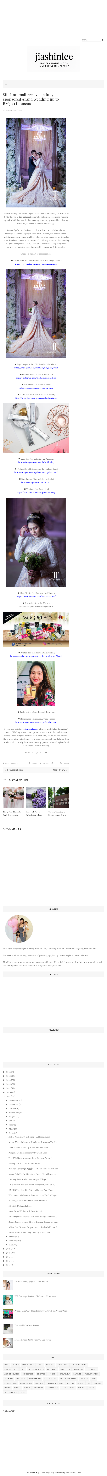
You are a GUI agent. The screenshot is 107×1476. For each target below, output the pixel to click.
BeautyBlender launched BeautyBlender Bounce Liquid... (33, 1222)
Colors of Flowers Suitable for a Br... (34, 813)
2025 (8, 1072)
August (12, 1116)
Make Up (52, 1374)
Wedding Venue (10, 1392)
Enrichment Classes (55, 1383)
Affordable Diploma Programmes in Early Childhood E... (33, 1227)
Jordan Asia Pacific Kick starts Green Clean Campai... (32, 1174)
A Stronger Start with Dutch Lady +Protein (27, 1200)
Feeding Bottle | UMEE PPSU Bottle (24, 1163)
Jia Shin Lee (9, 110)
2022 (8, 1084)
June (11, 1124)
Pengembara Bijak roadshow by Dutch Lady (27, 1152)
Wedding (14, 763)
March (12, 1236)
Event (40, 1365)
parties (80, 1383)
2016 (8, 1257)
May (11, 1128)
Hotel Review (64, 1374)
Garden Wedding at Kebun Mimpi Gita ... (57, 813)
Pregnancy (51, 1369)
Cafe (23, 1369)
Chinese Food (27, 1374)
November (13, 1104)
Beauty (16, 1365)
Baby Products (10, 1369)
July (10, 1120)
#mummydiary (28, 1365)
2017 (8, 1252)
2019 (8, 1096)
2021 (8, 1088)
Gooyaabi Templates (73, 1472)
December (13, 1100)
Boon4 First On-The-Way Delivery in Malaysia (29, 1232)
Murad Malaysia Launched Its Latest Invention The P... (32, 1142)
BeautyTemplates (46, 1472)
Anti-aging (78, 1369)
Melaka (27, 1388)
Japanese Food (35, 1378)
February (13, 1240)
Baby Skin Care (50, 1378)
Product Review (91, 1374)
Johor (91, 1388)
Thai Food (8, 1378)
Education (20, 1378)
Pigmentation (26, 1383)
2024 (8, 1076)
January (12, 1244)
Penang (7, 1388)
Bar (88, 1383)
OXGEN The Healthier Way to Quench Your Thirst (31, 1190)
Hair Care (77, 1374)
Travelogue (65, 1369)
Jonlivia (70, 1383)
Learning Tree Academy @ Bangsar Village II (28, 1179)
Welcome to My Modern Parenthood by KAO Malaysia (32, 1195)
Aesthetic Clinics (11, 1374)
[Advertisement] (53, 26)
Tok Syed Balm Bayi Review (26, 1325)
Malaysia (84, 1378)
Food (6, 1365)
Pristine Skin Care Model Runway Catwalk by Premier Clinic (41, 1310)
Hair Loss (97, 1383)
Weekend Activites (35, 1369)
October (12, 1108)
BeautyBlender (68, 1388)
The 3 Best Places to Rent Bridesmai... (12, 813)
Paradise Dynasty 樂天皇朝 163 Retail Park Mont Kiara (33, 1168)
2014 (8, 1265)
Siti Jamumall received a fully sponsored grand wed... (31, 1184)
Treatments (91, 1369)
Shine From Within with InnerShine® (25, 1211)
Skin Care (50, 1365)
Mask (94, 1378)
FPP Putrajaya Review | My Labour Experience (35, 1296)
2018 (8, 1248)
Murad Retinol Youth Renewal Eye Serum (32, 1339)
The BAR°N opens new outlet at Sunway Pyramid (30, 1158)
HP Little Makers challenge (20, 1206)
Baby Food (38, 1388)
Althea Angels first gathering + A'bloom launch (29, 1136)
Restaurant (62, 1365)
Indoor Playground (68, 1378)
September (14, 1112)
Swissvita (39, 1383)
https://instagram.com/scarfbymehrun (36, 606)
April (11, 1132)
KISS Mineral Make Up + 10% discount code (28, 1147)
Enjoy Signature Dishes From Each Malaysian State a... (32, 1216)
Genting (81, 1388)
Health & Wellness (78, 1365)
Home (23, 1392)
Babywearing (52, 1388)
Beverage (41, 1374)
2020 (8, 1092)
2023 (8, 1080)
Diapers (17, 1388)
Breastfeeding (10, 1383)
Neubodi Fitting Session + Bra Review (31, 1281)
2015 (8, 1261)
